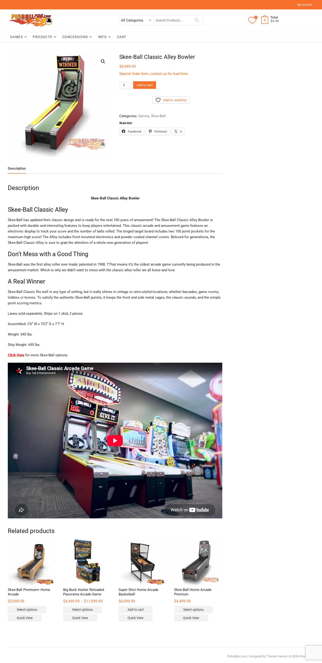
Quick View (25, 618)
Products (42, 37)
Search (197, 20)
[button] (103, 61)
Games (16, 37)
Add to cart (144, 85)
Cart (121, 37)
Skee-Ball (158, 116)
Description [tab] (17, 168)
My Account (304, 4)
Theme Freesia (277, 656)
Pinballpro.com (237, 656)
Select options (27, 609)
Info (102, 37)
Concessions (75, 37)
